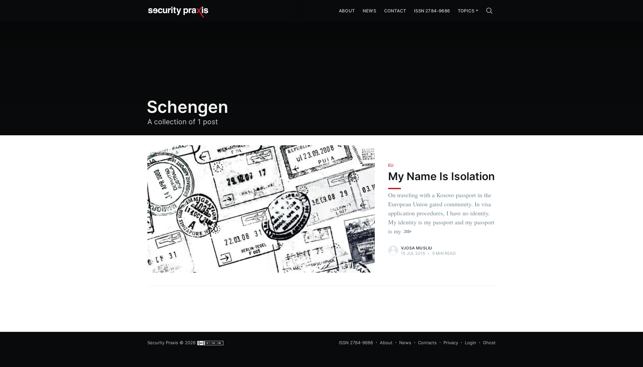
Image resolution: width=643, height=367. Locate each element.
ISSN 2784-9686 (432, 10)
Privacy (450, 342)
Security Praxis (162, 342)
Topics (466, 10)
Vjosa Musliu (416, 247)
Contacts (427, 342)
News (369, 10)
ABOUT (347, 10)
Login (470, 342)
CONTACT (395, 10)
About (386, 342)
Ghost (489, 342)
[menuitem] (466, 10)
